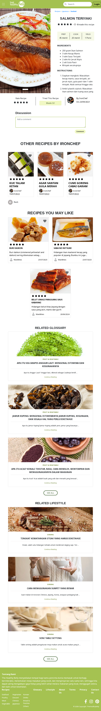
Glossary (37, 689)
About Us (62, 691)
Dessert (15, 697)
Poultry (5, 697)
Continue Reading (50, 377)
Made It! (50, 103)
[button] (4, 50)
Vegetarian (16, 694)
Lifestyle (50, 689)
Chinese (15, 700)
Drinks (25, 697)
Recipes (57, 11)
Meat (4, 700)
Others (26, 706)
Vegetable (6, 704)
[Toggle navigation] (3, 4)
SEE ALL (50, 493)
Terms (72, 689)
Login (97, 4)
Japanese (65, 11)
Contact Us (95, 691)
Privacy (83, 689)
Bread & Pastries (26, 701)
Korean (26, 694)
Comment (80, 131)
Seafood (73, 11)
